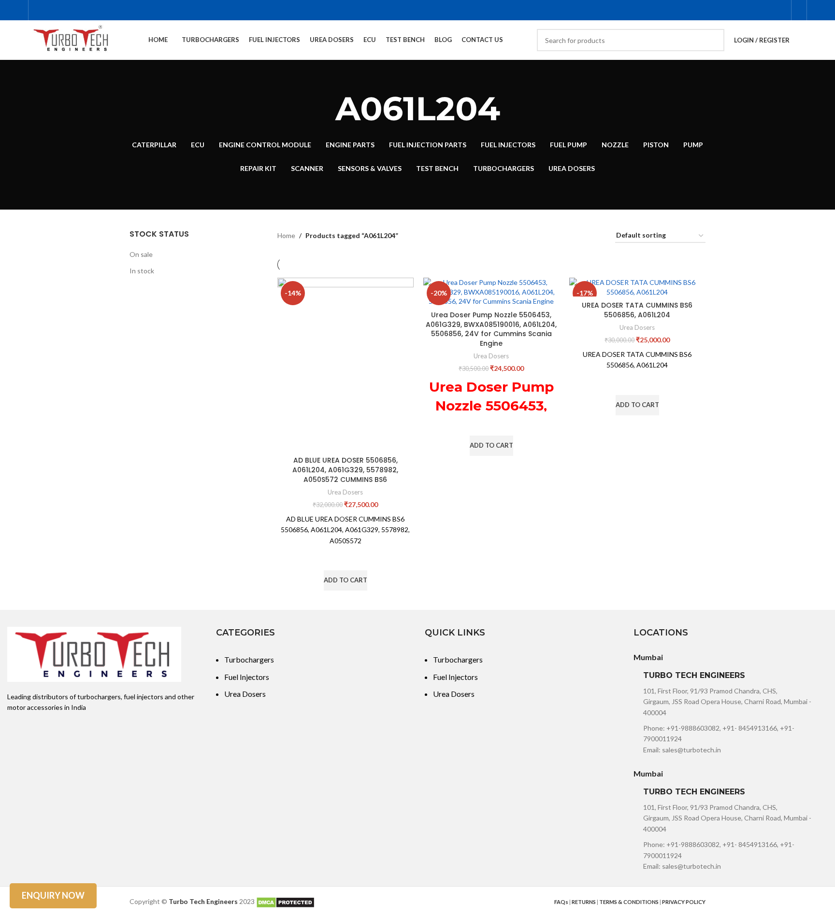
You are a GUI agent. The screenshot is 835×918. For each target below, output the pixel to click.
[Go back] (323, 108)
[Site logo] (71, 39)
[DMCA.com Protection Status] (285, 901)
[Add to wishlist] (345, 558)
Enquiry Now (53, 895)
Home (286, 235)
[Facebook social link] (731, 10)
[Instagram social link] (743, 10)
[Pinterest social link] (768, 10)
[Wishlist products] (803, 40)
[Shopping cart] (799, 10)
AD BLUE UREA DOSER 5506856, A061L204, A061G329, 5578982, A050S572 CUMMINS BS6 (345, 469)
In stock (142, 271)
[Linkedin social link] (780, 10)
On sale (141, 254)
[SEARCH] (713, 40)
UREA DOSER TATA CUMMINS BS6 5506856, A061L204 (637, 310)
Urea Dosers (345, 492)
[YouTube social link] (755, 10)
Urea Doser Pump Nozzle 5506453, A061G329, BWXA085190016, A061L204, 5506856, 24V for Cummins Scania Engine (491, 329)
